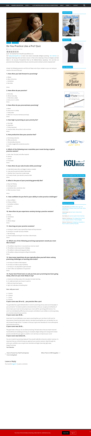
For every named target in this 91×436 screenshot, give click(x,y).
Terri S (51, 56)
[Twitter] (9, 52)
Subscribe (65, 433)
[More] (18, 52)
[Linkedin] (11, 52)
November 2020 (15, 42)
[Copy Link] (16, 52)
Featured (8, 42)
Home (7, 5)
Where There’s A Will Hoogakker (50, 353)
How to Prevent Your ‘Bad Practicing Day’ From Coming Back (18, 354)
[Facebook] (7, 52)
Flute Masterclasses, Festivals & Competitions (45, 5)
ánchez (54, 56)
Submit (67, 5)
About (61, 5)
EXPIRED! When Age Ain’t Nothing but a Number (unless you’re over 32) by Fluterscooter (74, 208)
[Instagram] (14, 52)
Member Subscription (17, 5)
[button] (29, 5)
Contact (75, 5)
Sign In (73, 433)
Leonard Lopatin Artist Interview (76, 216)
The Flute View (19, 49)
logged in (14, 364)
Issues (27, 5)
